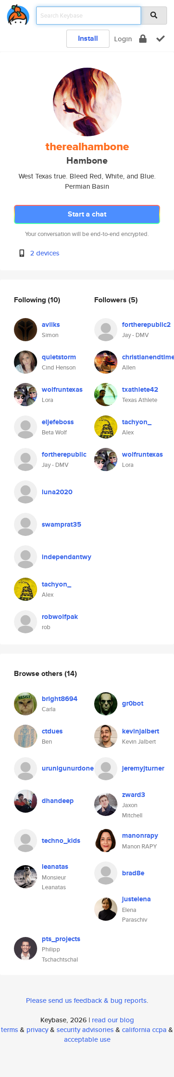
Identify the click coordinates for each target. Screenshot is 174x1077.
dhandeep (58, 801)
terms (9, 1029)
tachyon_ (56, 584)
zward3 (133, 795)
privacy (37, 1029)
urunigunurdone (68, 768)
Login (123, 39)
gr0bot (132, 703)
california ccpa (144, 1029)
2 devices (44, 253)
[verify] (160, 39)
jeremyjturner (143, 768)
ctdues (52, 731)
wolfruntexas (62, 389)
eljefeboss (58, 422)
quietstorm (59, 357)
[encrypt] (143, 39)
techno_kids (61, 840)
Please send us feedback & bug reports (86, 1000)
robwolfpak (60, 617)
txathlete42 (140, 389)
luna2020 (57, 492)
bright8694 (59, 699)
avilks (51, 324)
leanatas (55, 866)
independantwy (66, 557)
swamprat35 (61, 524)
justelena (136, 899)
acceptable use (87, 1039)
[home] (18, 12)
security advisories (85, 1029)
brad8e (133, 873)
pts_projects (61, 939)
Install (88, 38)
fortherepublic (64, 454)
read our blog (113, 1020)
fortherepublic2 (146, 324)
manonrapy (140, 835)
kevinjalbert (140, 731)
